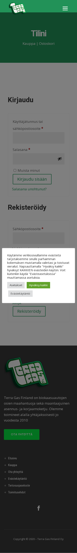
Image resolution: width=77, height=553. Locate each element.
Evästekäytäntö (20, 293)
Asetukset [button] (16, 285)
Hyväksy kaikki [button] (38, 285)
